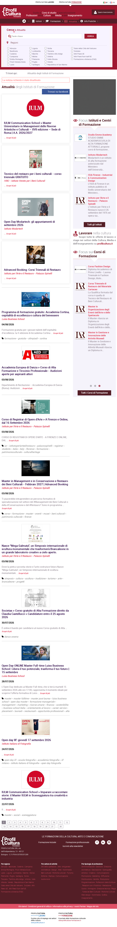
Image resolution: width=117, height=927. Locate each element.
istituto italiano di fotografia (25, 763)
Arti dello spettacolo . (49, 866)
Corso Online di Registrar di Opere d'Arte (100, 364)
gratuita (22, 338)
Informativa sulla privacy (63, 906)
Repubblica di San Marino (57, 64)
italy (22, 448)
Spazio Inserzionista (105, 12)
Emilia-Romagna (16, 59)
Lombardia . (18, 873)
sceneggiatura (29, 815)
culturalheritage (32, 452)
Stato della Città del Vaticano (85, 48)
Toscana (50, 51)
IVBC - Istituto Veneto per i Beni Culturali (24, 180)
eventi (38, 513)
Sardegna (36, 64)
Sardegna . (20, 876)
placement (7, 711)
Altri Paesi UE (79, 54)
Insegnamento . (87, 898)
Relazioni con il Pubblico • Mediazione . (97, 885)
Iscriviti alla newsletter (73, 846)
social (17, 815)
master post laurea (40, 698)
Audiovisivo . (46, 879)
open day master (19, 701)
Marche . (26, 873)
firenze (27, 516)
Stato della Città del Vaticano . (12, 885)
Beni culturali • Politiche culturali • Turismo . (57, 873)
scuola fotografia (26, 759)
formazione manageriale (42, 701)
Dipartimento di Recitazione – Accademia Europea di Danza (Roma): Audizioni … (32, 386)
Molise (34, 56)
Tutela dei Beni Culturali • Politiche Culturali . (99, 892)
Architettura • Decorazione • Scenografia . (96, 870)
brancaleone (8, 581)
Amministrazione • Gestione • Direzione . (96, 866)
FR (114, 3)
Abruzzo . (5, 866)
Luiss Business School (13, 319)
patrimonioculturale (12, 452)
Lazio (12, 64)
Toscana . (5, 879)
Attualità (73, 21)
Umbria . (28, 879)
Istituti (39, 21)
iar (5, 445)
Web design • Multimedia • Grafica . (94, 895)
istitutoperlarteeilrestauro (22, 445)
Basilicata (14, 51)
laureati (18, 711)
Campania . (29, 866)
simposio (9, 578)
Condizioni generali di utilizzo (40, 906)
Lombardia (36, 51)
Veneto (50, 62)
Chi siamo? (22, 906)
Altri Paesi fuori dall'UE (83, 56)
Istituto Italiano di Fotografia (16, 743)
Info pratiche (90, 21)
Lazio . (4, 873)
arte (60, 578)
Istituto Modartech (13, 228)
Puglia (34, 62)
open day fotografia (51, 763)
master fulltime (21, 698)
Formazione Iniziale (47, 842)
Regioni (14, 42)
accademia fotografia (48, 759)
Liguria (35, 48)
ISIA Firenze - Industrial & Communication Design (100, 177)
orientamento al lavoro (38, 707)
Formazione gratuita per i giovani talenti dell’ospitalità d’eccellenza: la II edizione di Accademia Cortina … (32, 331)
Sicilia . (26, 876)
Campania (14, 56)
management (8, 704)
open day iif (10, 759)
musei (46, 513)
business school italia (14, 707)
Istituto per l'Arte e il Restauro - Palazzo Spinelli (28, 273)
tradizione (40, 578)
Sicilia (49, 48)
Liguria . (10, 873)
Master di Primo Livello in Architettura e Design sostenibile (100, 269)
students (6, 448)
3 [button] (99, 386)
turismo (52, 578)
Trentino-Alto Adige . (17, 879)
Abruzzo (13, 48)
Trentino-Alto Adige (54, 54)
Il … (9, 809)
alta (67, 711)
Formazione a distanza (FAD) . (12, 892)
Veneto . (11, 882)
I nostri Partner (80, 906)
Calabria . (21, 866)
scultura (29, 578)
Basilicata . (13, 866)
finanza (50, 704)
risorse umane (37, 704)
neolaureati (30, 711)
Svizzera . (28, 885)
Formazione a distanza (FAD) (85, 59)
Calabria (13, 54)
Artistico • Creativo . (89, 873)
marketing (22, 704)
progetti (20, 581)
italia (15, 448)
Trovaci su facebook (58, 91)
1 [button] (90, 386)
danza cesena (11, 636)
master (29, 513)
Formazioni (55, 21)
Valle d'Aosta (52, 59)
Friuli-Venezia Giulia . (23, 870)
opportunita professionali (50, 711)
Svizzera (77, 51)
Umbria (50, 56)
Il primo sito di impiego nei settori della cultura (43, 918)
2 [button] (95, 386)
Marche (35, 54)
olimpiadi (33, 338)
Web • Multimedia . (65, 870)
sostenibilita (62, 704)
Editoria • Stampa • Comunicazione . (55, 876)
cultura (19, 578)
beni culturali (58, 513)
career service (59, 707)
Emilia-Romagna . (8, 870)
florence (30, 448)
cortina (43, 338)
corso (7, 513)
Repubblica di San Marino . (24, 882)
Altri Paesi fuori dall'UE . (18, 888)
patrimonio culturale (12, 516)
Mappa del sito (93, 906)
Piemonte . (5, 876)
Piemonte (36, 59)
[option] (94, 324)
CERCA (90, 36)
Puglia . (13, 876)
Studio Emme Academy (100, 134)
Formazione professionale (77, 842)
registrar (58, 445)
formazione (10, 338)
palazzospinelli (44, 445)
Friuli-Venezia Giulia (18, 62)
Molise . (32, 873)
